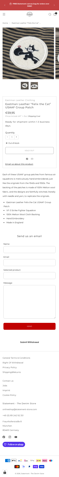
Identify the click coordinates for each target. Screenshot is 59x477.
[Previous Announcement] (4, 5)
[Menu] (4, 14)
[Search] (49, 14)
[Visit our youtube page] (16, 437)
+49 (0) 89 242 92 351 (13, 415)
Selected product (12, 270)
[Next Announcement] (54, 5)
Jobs (5, 385)
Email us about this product (19, 164)
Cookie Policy (9, 395)
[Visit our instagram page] (10, 437)
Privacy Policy (10, 367)
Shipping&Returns (12, 372)
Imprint (6, 390)
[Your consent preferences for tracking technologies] (4, 472)
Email (6, 257)
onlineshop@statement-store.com (20, 409)
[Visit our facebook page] (4, 437)
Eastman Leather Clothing (20, 100)
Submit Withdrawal (29, 342)
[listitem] (29, 5)
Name (6, 244)
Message (7, 283)
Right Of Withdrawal (13, 362)
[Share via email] (32, 158)
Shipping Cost (34, 116)
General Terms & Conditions (16, 358)
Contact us (8, 381)
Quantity (10, 132)
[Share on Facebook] (26, 158)
